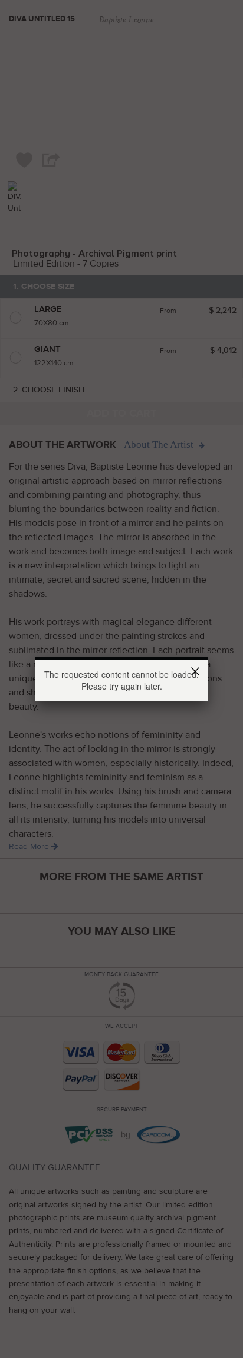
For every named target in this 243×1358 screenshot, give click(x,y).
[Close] (197, 673)
